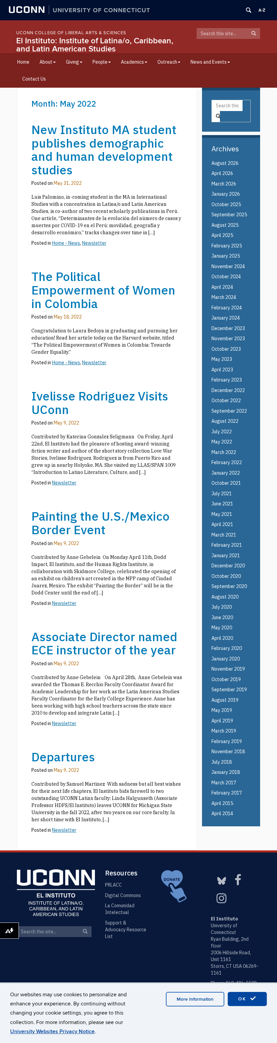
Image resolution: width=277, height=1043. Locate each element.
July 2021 (221, 494)
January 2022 (225, 473)
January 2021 (225, 555)
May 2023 (221, 359)
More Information (195, 999)
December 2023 (228, 328)
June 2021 (222, 504)
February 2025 (226, 246)
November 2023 (228, 338)
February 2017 (226, 793)
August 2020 (224, 597)
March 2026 (223, 184)
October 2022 (226, 400)
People (100, 62)
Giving (72, 62)
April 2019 (222, 721)
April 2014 (222, 813)
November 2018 (228, 751)
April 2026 (222, 173)
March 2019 (223, 731)
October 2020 (226, 576)
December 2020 (228, 566)
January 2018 (225, 772)
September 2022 (229, 411)
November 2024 (228, 266)
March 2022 (223, 452)
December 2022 (228, 390)
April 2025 (222, 235)
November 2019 (228, 669)
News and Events (209, 62)
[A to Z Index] (261, 10)
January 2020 (225, 659)
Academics (132, 62)
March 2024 (223, 297)
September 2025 (229, 215)
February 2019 (226, 741)
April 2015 (222, 803)
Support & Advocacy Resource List (125, 929)
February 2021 (226, 545)
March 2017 (223, 783)
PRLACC (113, 885)
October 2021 (226, 483)
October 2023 (226, 349)
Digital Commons (123, 895)
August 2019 (224, 700)
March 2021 (223, 535)
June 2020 (222, 617)
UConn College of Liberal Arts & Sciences (71, 33)
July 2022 (221, 432)
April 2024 (222, 287)
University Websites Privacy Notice (52, 1031)
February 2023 (226, 380)
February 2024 (226, 308)
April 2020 (222, 638)
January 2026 (225, 194)
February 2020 (226, 648)
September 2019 (229, 690)
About (46, 62)
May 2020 (221, 628)
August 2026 (224, 163)
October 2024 (226, 277)
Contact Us (34, 79)
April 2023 (222, 370)
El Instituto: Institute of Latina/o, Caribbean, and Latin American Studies (94, 45)
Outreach (167, 62)
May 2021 (221, 514)
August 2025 (224, 225)
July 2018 (221, 762)
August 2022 (224, 421)
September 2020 (229, 586)
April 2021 (222, 524)
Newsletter (64, 830)
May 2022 (221, 442)
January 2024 (225, 318)
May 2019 (221, 710)
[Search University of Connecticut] (248, 10)
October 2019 (226, 679)
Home (23, 62)
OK (243, 999)
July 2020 (221, 607)
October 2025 (226, 204)
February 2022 (226, 462)
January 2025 (225, 256)
